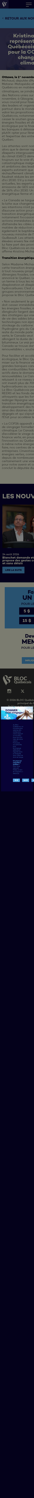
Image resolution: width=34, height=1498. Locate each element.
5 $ (16, 780)
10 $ (26, 780)
